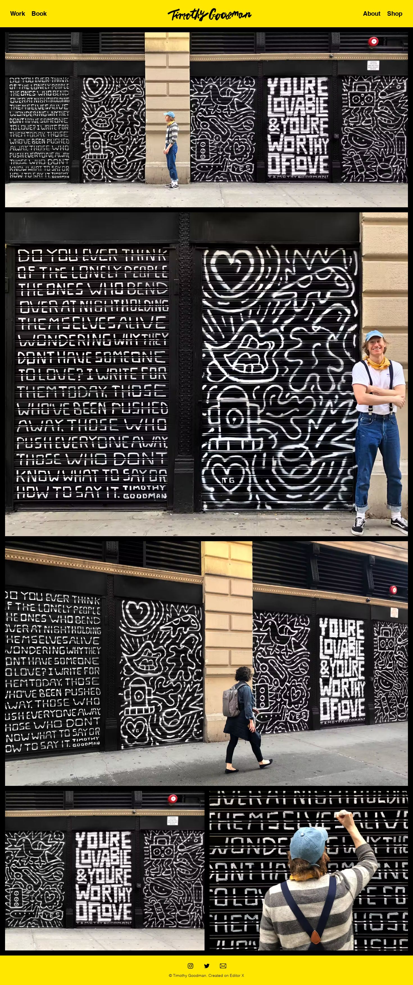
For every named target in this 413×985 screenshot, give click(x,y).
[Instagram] (190, 966)
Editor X (236, 975)
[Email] (223, 966)
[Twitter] (206, 966)
